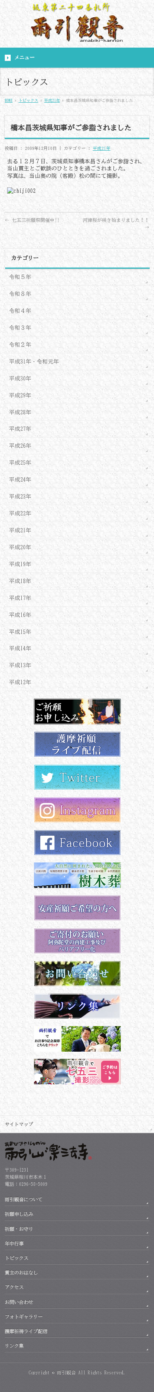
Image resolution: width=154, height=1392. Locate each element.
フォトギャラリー (24, 1316)
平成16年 (20, 615)
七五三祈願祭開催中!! (32, 220)
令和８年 (20, 294)
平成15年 (20, 632)
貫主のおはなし (21, 1272)
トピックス (16, 1257)
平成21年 (102, 148)
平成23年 (20, 496)
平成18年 (20, 581)
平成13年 (20, 665)
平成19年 (20, 564)
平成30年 (20, 378)
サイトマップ (19, 1124)
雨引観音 (66, 1372)
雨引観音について (24, 1199)
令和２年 (20, 344)
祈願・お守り (19, 1228)
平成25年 (20, 462)
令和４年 (20, 311)
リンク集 (14, 1345)
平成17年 (20, 598)
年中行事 (14, 1243)
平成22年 (20, 513)
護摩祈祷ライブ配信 (26, 1331)
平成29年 (20, 395)
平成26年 (20, 446)
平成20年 (20, 547)
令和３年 (20, 327)
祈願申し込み (19, 1213)
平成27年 (20, 429)
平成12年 (20, 682)
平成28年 (20, 412)
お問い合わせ (19, 1302)
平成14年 (20, 648)
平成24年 (20, 479)
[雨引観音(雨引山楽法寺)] (77, 34)
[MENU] (77, 58)
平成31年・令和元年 (34, 361)
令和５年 (20, 277)
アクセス (14, 1287)
